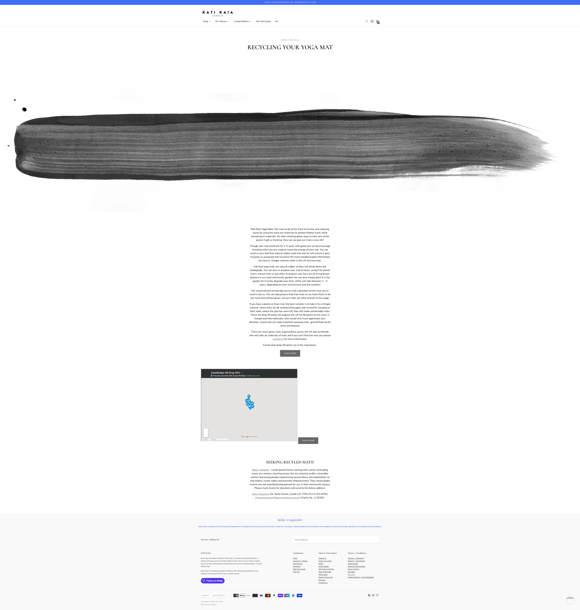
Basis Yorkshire (260, 494)
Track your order (325, 561)
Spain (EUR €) (218, 595)
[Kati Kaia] (217, 13)
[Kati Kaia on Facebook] (369, 595)
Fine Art (296, 572)
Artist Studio (324, 566)
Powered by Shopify (208, 605)
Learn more (290, 353)
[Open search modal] (367, 21)
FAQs (321, 563)
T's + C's (351, 574)
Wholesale (323, 574)
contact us (278, 339)
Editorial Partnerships (356, 566)
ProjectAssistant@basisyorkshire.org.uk (277, 497)
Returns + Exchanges (356, 561)
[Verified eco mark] (290, 520)
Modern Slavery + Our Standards (361, 577)
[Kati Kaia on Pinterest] (373, 595)
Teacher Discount (326, 577)
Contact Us (323, 582)
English (205, 595)
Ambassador (353, 563)
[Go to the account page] (372, 21)
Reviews (322, 580)
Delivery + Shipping (356, 558)
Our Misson (297, 563)
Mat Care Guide (299, 569)
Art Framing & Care (326, 569)
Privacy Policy (353, 569)
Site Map (351, 572)
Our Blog (296, 566)
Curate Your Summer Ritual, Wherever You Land (290, 2)
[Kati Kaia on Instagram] (377, 595)
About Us (322, 558)
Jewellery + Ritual (300, 561)
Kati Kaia (219, 601)
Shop (295, 558)
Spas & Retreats (325, 572)
